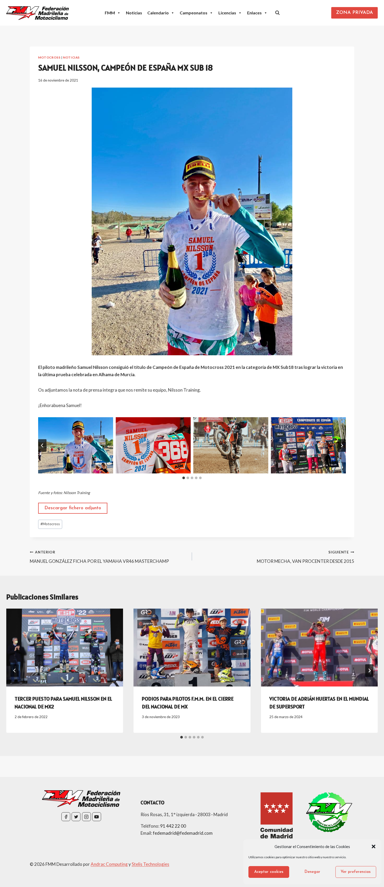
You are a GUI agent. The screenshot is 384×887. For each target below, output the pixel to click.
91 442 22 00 (173, 826)
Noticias (134, 12)
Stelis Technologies (150, 864)
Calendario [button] (158, 12)
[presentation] (64, 647)
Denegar (312, 872)
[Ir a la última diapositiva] (42, 445)
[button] (373, 846)
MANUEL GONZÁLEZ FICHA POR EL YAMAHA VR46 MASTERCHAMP (99, 557)
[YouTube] (96, 816)
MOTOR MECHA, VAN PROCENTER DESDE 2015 (305, 557)
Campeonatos (193, 12)
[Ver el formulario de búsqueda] (277, 13)
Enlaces (254, 12)
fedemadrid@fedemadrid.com (183, 833)
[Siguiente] (369, 670)
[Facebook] (65, 816)
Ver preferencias (356, 872)
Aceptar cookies (268, 872)
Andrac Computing (109, 864)
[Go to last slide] (14, 670)
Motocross (49, 57)
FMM (110, 12)
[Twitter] (76, 816)
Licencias (227, 12)
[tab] (183, 478)
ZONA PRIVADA (354, 12)
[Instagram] (86, 816)
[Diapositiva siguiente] (342, 445)
